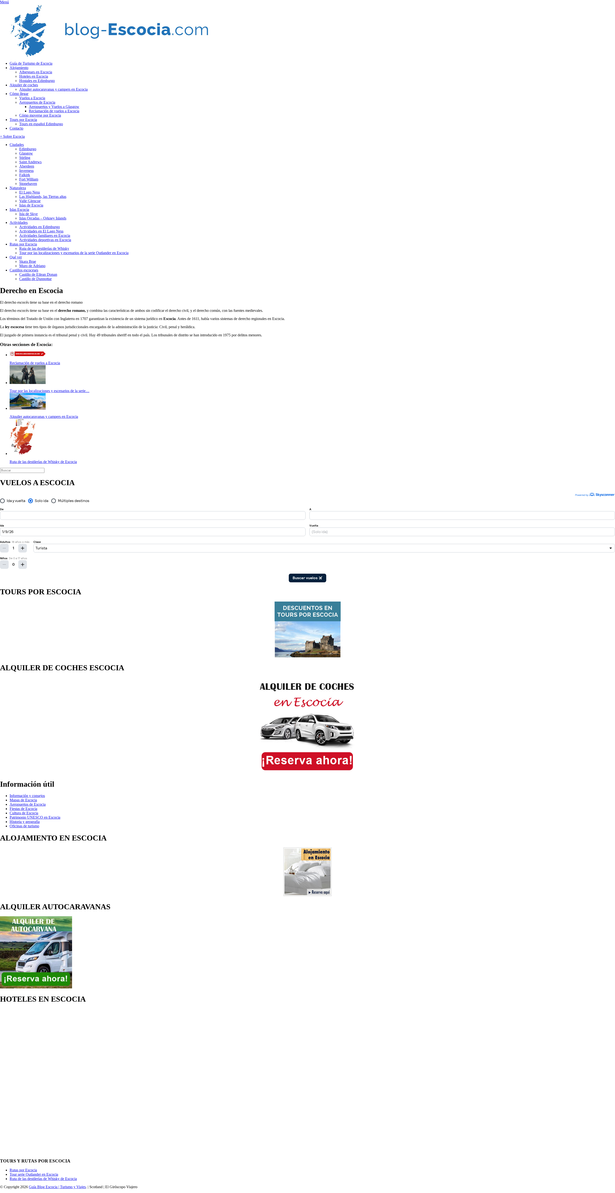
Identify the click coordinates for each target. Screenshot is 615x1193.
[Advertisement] (19, 1081)
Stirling (24, 158)
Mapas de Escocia (23, 800)
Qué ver (16, 257)
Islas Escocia (19, 209)
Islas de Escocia (31, 205)
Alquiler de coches (24, 85)
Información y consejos (27, 796)
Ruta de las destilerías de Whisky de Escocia (43, 1179)
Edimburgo (27, 149)
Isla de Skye (28, 214)
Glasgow (26, 153)
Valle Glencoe (30, 201)
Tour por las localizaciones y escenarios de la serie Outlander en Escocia (74, 253)
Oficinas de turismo (24, 826)
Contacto (16, 128)
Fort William (28, 179)
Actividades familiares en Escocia (44, 235)
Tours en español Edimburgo (41, 124)
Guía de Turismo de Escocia (31, 63)
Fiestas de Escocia (23, 809)
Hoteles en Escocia (33, 76)
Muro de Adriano (32, 266)
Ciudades (17, 145)
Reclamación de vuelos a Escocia (54, 111)
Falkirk (24, 175)
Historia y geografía (25, 822)
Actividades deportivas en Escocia (45, 240)
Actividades (19, 222)
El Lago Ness (29, 192)
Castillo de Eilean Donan (38, 274)
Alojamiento (19, 68)
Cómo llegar (19, 94)
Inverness (26, 171)
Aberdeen (26, 166)
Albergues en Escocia (35, 72)
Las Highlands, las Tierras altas (42, 197)
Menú (4, 2)
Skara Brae (27, 261)
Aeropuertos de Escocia (37, 102)
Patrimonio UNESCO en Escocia (35, 817)
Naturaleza (18, 188)
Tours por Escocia (23, 120)
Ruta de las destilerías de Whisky (44, 248)
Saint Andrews (30, 162)
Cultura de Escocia (24, 813)
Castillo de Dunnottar (35, 279)
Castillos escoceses (24, 270)
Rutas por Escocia (23, 244)
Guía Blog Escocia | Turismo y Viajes (57, 1187)
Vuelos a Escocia (32, 98)
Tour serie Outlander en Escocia (34, 1174)
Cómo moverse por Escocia (40, 115)
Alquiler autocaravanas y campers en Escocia (53, 89)
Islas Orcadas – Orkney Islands (42, 218)
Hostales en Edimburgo (37, 81)
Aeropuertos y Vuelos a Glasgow (54, 107)
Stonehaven (28, 184)
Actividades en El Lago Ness (41, 231)
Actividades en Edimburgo (39, 227)
